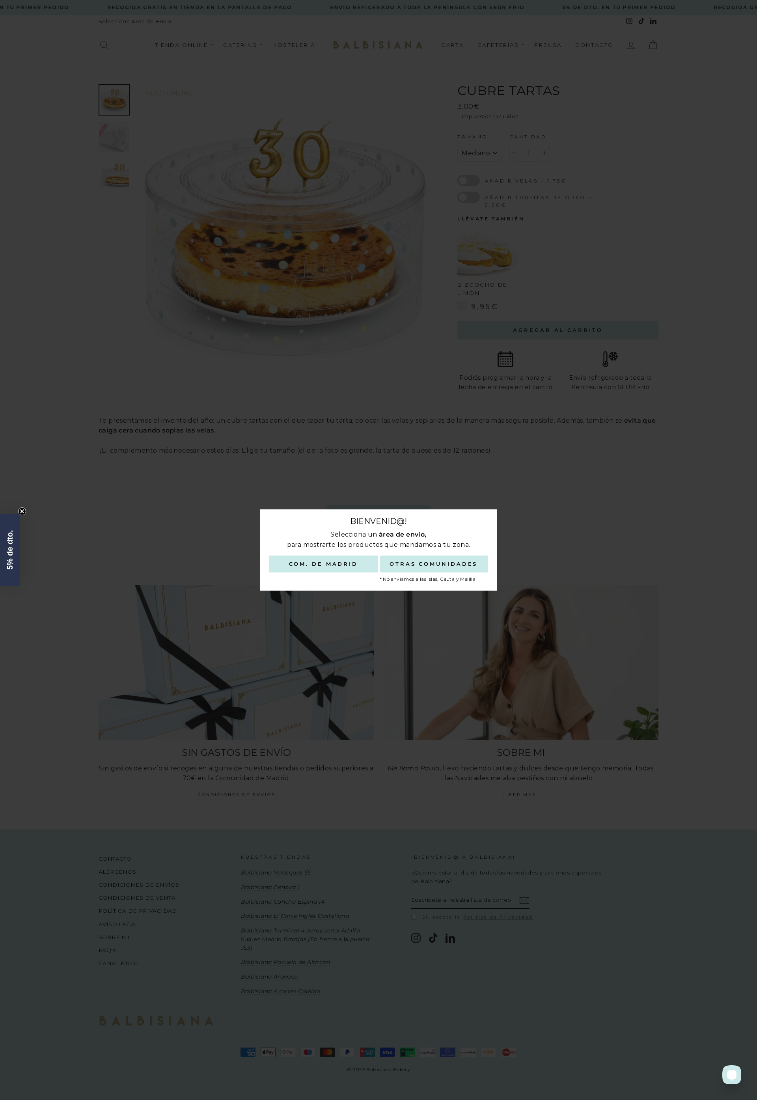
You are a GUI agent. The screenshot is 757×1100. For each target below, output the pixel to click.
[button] (10, 550)
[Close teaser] (22, 511)
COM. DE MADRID (323, 564)
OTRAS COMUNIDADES (433, 564)
